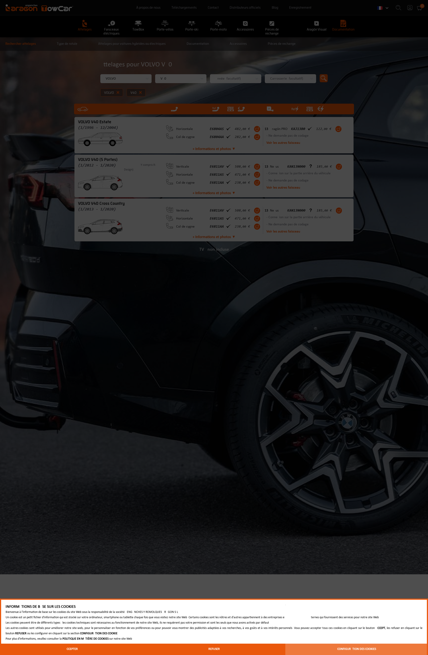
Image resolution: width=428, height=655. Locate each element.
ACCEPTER (71, 649)
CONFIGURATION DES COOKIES (356, 649)
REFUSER (214, 649)
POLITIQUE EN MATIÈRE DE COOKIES (85, 639)
